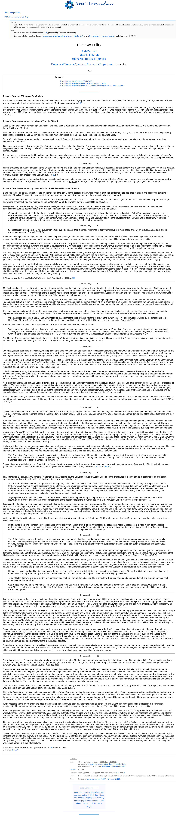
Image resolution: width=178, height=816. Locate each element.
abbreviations (92, 800)
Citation (111, 779)
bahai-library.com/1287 (96, 779)
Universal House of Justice (89, 58)
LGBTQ (25, 17)
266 (13, 750)
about (78, 803)
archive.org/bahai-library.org (114, 766)
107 (80, 103)
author (85, 795)
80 (106, 467)
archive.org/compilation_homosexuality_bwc (106, 764)
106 (73, 278)
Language (73, 769)
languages (90, 798)
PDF (45, 33)
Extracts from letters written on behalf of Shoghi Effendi (83, 83)
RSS (94, 803)
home (76, 792)
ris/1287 (118, 779)
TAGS (6, 17)
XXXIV (97, 467)
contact (87, 803)
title (91, 795)
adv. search (79, 798)
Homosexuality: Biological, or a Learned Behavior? (62, 36)
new (100, 803)
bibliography (79, 800)
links (102, 800)
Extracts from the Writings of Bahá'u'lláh (76, 81)
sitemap (83, 792)
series (90, 792)
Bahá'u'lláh (89, 51)
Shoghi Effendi (89, 55)
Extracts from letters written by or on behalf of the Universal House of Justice (91, 85)
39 (54, 175)
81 (109, 467)
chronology (99, 792)
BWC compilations (12, 12)
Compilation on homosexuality (101, 36)
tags (102, 795)
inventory (100, 798)
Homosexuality (15, 17)
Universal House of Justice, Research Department (83, 64)
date (96, 795)
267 (16, 750)
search (77, 795)
